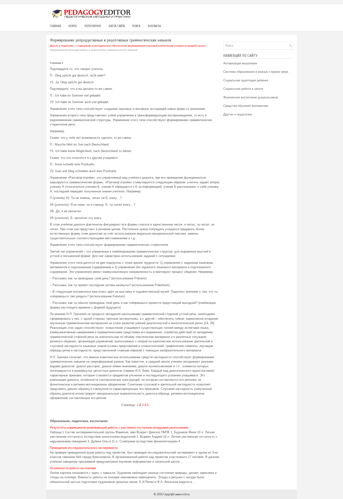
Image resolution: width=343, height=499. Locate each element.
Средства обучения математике (245, 105)
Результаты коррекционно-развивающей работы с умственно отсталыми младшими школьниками (119, 427)
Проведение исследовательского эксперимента (84, 448)
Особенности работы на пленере (73, 468)
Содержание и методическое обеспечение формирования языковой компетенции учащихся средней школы (141, 45)
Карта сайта (117, 26)
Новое (73, 26)
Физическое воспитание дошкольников (250, 97)
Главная (55, 26)
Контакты (154, 26)
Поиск (136, 26)
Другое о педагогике (62, 45)
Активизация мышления (240, 63)
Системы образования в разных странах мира (255, 71)
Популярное (92, 26)
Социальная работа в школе (243, 88)
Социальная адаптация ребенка (245, 80)
